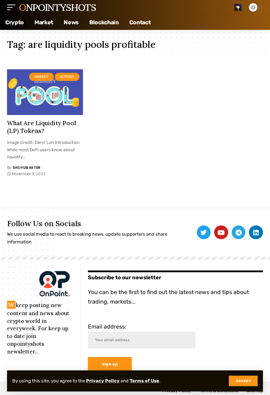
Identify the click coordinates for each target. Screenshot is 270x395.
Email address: (107, 326)
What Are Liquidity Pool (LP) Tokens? (41, 127)
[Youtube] (221, 232)
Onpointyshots (57, 7)
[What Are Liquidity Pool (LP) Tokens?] (45, 92)
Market (41, 76)
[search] (238, 7)
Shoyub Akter (26, 167)
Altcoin (67, 76)
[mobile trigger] (13, 7)
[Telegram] (239, 232)
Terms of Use (144, 380)
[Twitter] (204, 232)
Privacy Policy (103, 380)
